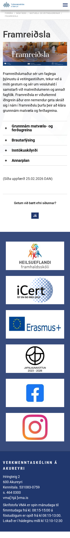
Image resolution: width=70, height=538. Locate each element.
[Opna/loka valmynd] (65, 5)
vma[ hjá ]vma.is (15, 498)
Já (35, 216)
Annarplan (20, 160)
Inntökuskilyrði (25, 150)
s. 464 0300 (12, 492)
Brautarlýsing (23, 140)
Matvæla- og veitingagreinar (45, 13)
